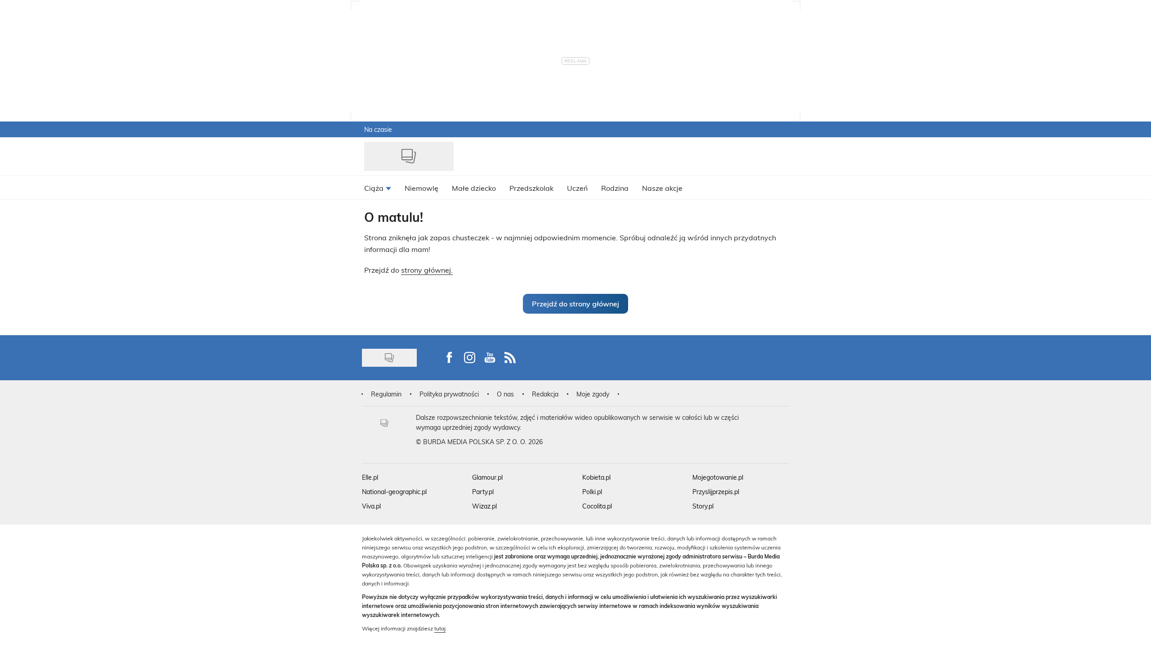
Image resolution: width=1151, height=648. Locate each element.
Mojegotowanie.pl (717, 477)
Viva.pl (371, 506)
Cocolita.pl (597, 506)
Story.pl (703, 506)
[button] (575, 304)
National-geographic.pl (394, 491)
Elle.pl (370, 477)
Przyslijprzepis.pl (715, 491)
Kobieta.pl (596, 477)
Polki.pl (592, 491)
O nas (505, 394)
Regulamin (386, 394)
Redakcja (545, 394)
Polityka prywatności (449, 394)
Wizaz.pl (484, 506)
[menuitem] (377, 187)
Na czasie (378, 129)
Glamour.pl (487, 477)
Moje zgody (592, 394)
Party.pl (483, 491)
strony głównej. (427, 269)
